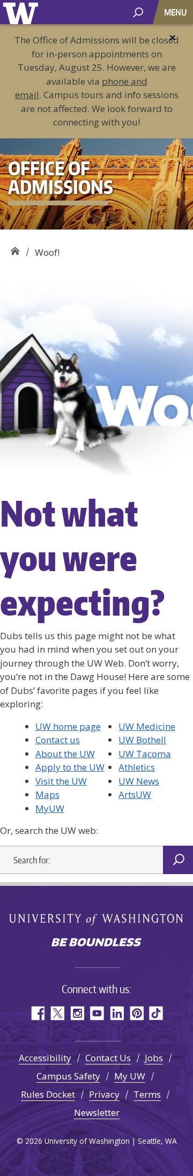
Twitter (57, 1013)
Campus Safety (68, 1076)
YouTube (97, 1013)
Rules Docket (48, 1094)
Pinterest (136, 1013)
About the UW (65, 754)
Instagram (77, 1013)
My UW (129, 1076)
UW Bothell (142, 740)
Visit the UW (61, 781)
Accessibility (45, 1058)
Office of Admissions (14, 248)
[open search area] (138, 11)
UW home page (68, 726)
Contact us (57, 740)
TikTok (156, 1013)
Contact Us (108, 1058)
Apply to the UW (70, 767)
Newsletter (97, 1112)
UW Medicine (146, 726)
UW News (138, 781)
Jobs (154, 1058)
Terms (147, 1094)
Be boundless (96, 943)
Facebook (37, 1013)
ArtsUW (134, 794)
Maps (47, 794)
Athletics (136, 767)
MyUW (49, 808)
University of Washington (22, 12)
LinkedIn (116, 1013)
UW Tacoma (144, 754)
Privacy (104, 1094)
